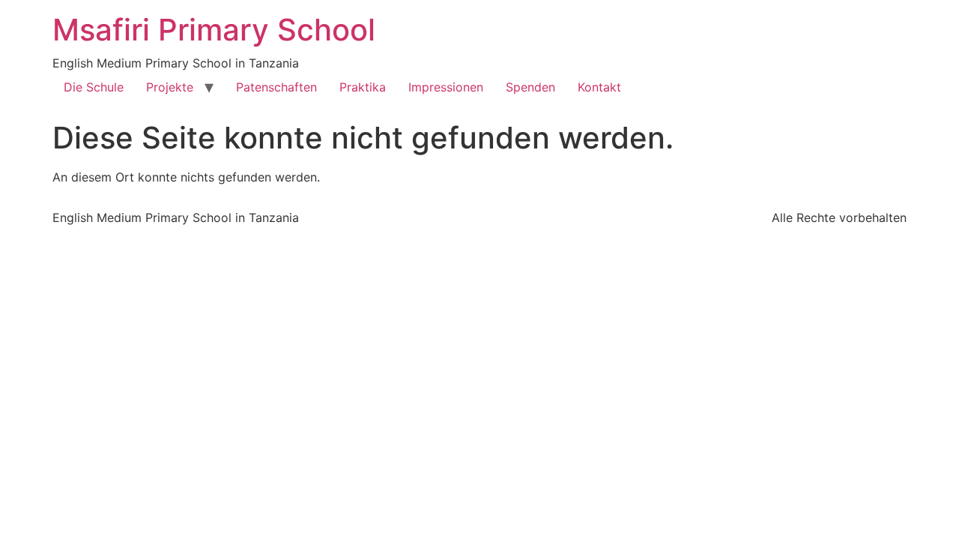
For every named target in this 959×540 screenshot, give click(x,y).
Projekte (169, 87)
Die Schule (94, 87)
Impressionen (445, 87)
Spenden (530, 87)
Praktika (362, 87)
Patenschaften (276, 87)
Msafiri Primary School (213, 29)
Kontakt (599, 87)
